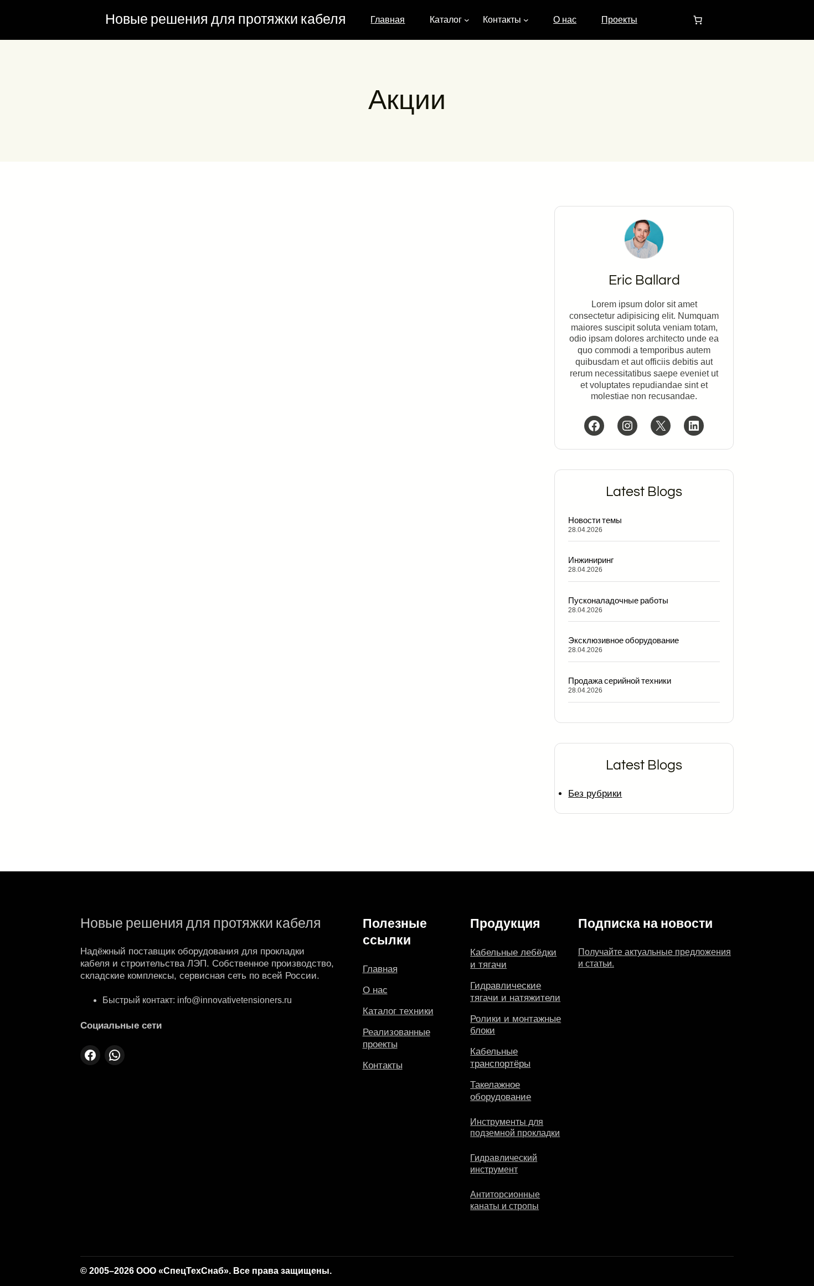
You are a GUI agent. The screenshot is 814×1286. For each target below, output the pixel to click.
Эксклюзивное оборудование (623, 640)
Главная (387, 19)
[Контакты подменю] (526, 20)
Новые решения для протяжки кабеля (225, 20)
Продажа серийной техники (619, 680)
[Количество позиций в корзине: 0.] (698, 20)
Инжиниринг (591, 560)
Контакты (383, 1065)
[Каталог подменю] (467, 20)
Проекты (619, 19)
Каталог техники (398, 1011)
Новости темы (596, 520)
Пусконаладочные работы (618, 600)
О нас (564, 19)
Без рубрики (595, 793)
